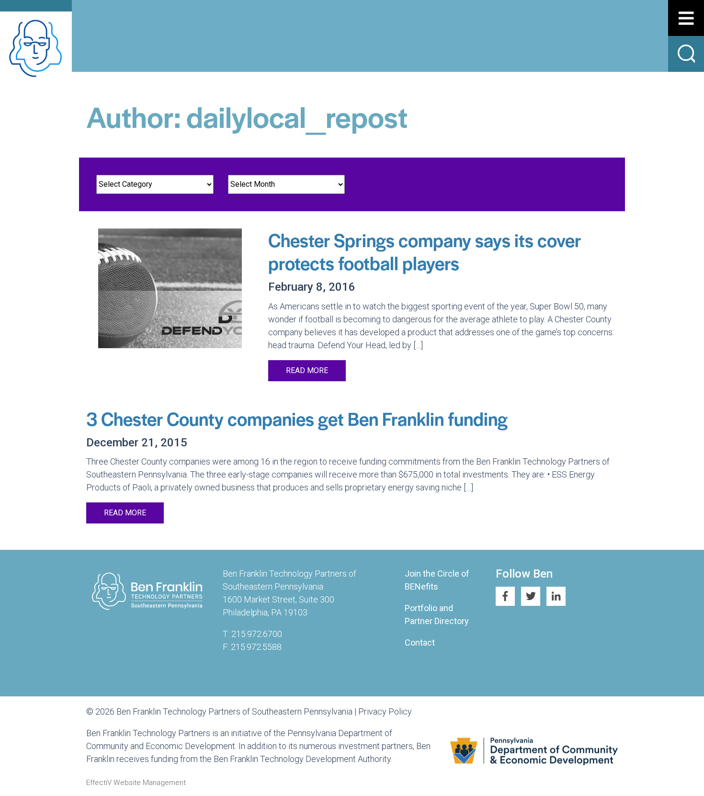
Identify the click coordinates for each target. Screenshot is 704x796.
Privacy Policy (385, 711)
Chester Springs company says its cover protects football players (424, 251)
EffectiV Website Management (136, 782)
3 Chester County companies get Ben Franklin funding (297, 418)
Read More (307, 370)
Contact (420, 642)
